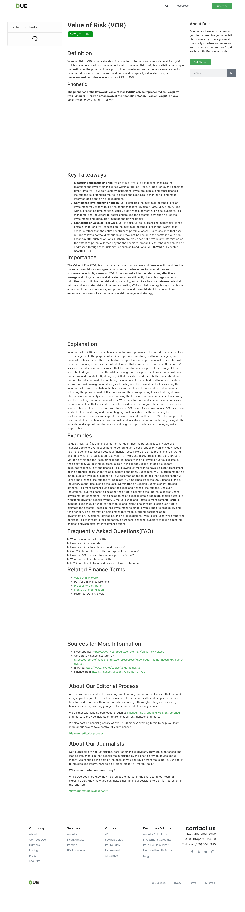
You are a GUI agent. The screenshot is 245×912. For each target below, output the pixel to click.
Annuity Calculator (155, 834)
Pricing (33, 850)
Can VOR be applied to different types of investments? (105, 551)
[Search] (231, 73)
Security (34, 861)
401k (108, 834)
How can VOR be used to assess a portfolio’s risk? (102, 555)
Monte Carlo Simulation (89, 589)
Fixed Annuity (75, 840)
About (33, 834)
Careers (34, 845)
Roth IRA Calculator (156, 845)
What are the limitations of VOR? (90, 559)
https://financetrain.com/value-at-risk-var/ (118, 671)
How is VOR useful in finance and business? (97, 547)
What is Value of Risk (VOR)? (88, 539)
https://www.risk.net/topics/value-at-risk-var (114, 667)
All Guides (111, 856)
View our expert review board (88, 791)
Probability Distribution (88, 585)
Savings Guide (114, 840)
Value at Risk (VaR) (86, 577)
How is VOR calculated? (85, 543)
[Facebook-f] (192, 852)
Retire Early (112, 845)
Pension (72, 845)
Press (32, 856)
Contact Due (37, 840)
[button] (166, 6)
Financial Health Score (157, 850)
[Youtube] (206, 852)
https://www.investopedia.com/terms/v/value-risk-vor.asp (128, 651)
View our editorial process (86, 733)
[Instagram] (213, 852)
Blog (146, 856)
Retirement (112, 850)
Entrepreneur (172, 712)
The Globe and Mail (150, 712)
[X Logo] (199, 852)
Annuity (72, 834)
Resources (182, 5)
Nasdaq (132, 712)
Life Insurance (76, 850)
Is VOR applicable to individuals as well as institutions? (104, 563)
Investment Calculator (158, 840)
